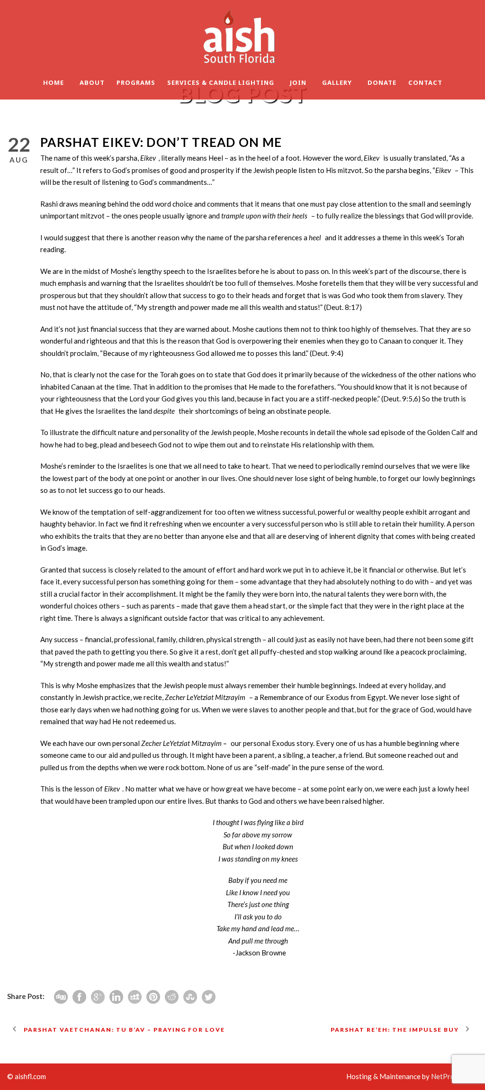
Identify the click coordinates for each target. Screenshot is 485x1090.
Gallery (337, 82)
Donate (382, 82)
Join (298, 82)
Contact (425, 82)
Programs (136, 82)
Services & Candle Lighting (220, 82)
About (92, 82)
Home (53, 82)
